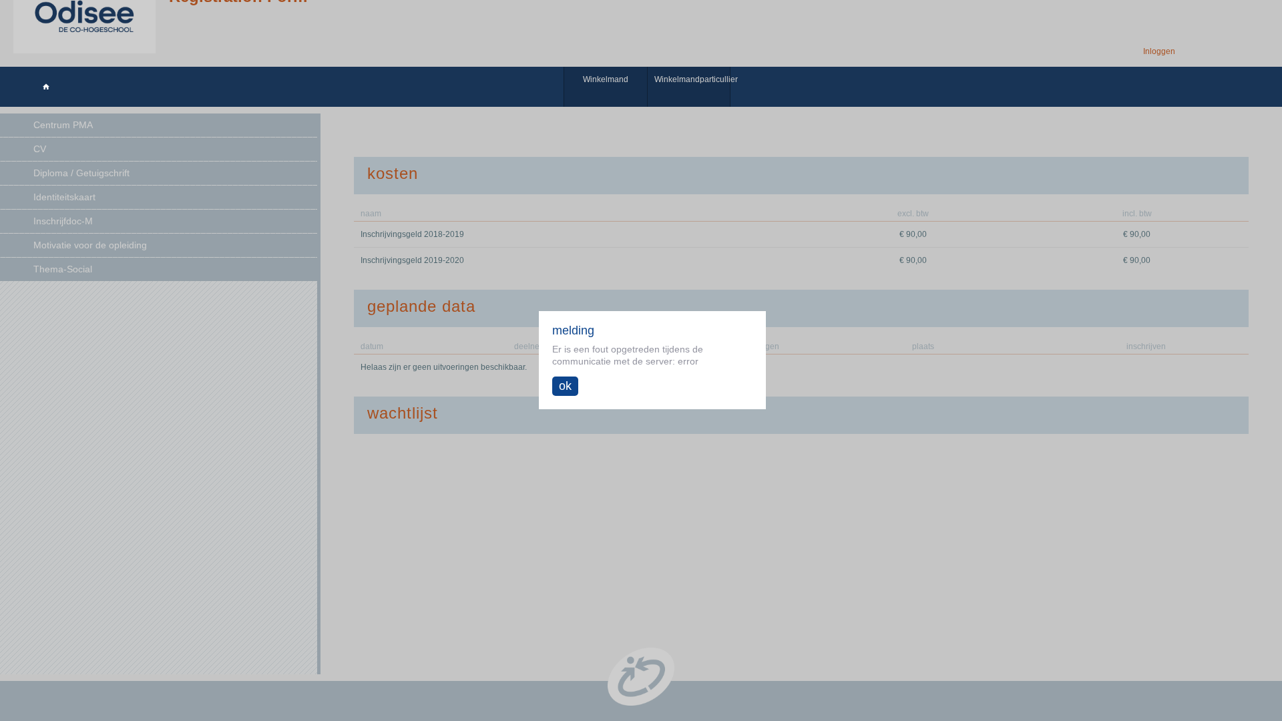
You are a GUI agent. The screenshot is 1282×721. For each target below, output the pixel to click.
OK (565, 386)
